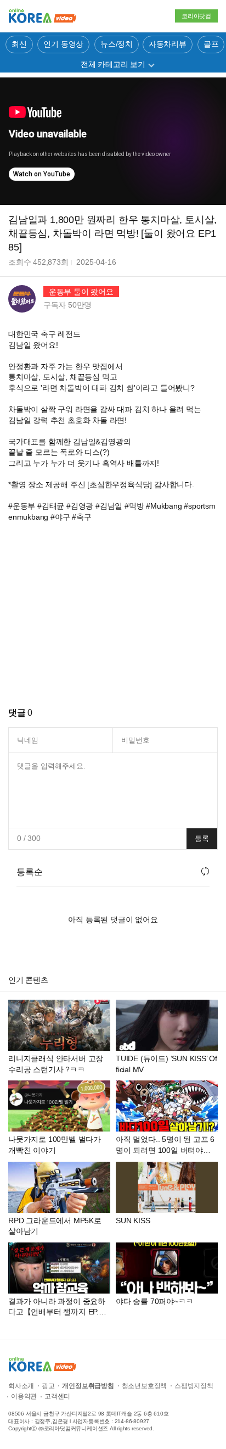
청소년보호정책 (144, 1386)
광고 (48, 1386)
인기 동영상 (63, 44)
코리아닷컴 (196, 16)
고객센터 (57, 1396)
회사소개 (21, 1386)
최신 (19, 44)
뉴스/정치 (116, 44)
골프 (211, 44)
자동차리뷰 (168, 44)
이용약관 (24, 1396)
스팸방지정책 (193, 1386)
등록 (202, 838)
